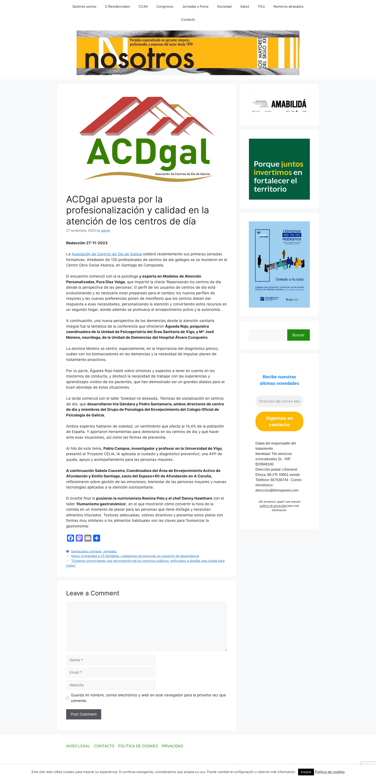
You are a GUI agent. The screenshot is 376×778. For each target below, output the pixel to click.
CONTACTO (104, 746)
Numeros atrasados (289, 6)
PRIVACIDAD (172, 746)
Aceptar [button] (306, 772)
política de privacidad (273, 505)
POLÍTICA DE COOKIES (138, 746)
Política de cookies (330, 772)
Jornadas (110, 551)
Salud (244, 6)
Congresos (164, 6)
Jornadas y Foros (195, 6)
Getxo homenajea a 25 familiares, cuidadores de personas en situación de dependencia (135, 556)
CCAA (143, 6)
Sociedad (224, 6)
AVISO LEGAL (78, 746)
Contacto (188, 19)
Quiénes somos (84, 6)
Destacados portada (86, 551)
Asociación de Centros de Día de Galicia (107, 254)
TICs (261, 6)
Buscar (298, 335)
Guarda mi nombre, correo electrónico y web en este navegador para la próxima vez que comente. (148, 698)
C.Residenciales (117, 6)
